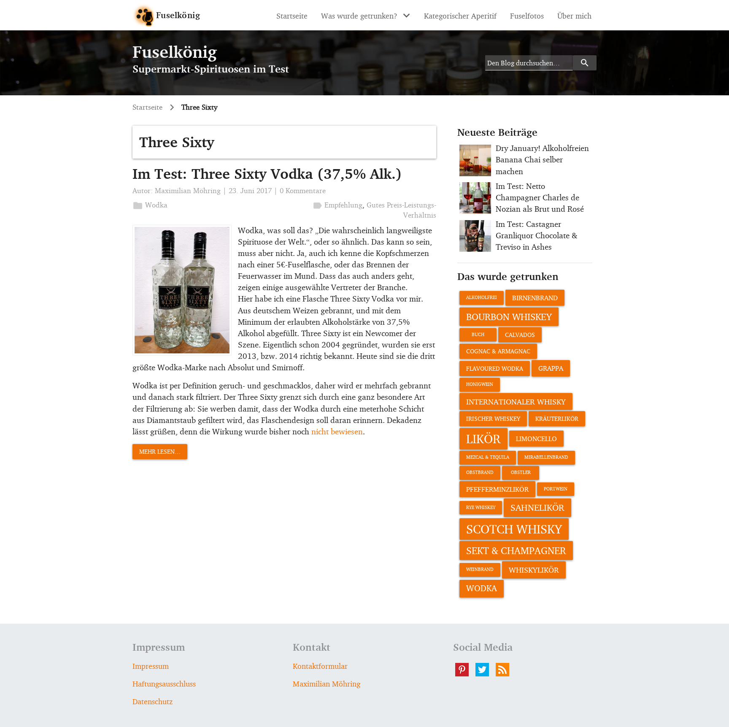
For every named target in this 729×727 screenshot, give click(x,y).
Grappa (550, 368)
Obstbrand (480, 472)
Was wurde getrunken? (359, 15)
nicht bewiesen (337, 431)
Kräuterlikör (556, 418)
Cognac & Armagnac (498, 351)
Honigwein (479, 384)
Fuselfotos (527, 15)
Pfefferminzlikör (497, 489)
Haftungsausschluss (164, 683)
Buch (478, 334)
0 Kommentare (303, 190)
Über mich (574, 15)
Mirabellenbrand (546, 457)
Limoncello (536, 438)
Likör (483, 438)
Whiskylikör (534, 569)
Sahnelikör (537, 507)
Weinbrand (480, 569)
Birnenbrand (535, 297)
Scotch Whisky (514, 528)
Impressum (150, 665)
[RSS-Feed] (506, 670)
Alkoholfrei (481, 297)
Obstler (521, 472)
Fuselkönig (178, 15)
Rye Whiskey (480, 507)
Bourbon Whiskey (509, 316)
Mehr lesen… (160, 451)
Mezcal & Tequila (487, 457)
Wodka (156, 204)
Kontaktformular (320, 665)
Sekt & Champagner (516, 550)
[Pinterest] (465, 670)
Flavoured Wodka (494, 368)
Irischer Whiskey (493, 418)
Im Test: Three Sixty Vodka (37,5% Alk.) (267, 173)
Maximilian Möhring (188, 190)
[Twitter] (485, 670)
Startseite (292, 15)
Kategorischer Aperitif (460, 15)
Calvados (520, 334)
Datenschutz (152, 701)
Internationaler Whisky (516, 401)
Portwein (555, 489)
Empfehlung (343, 204)
